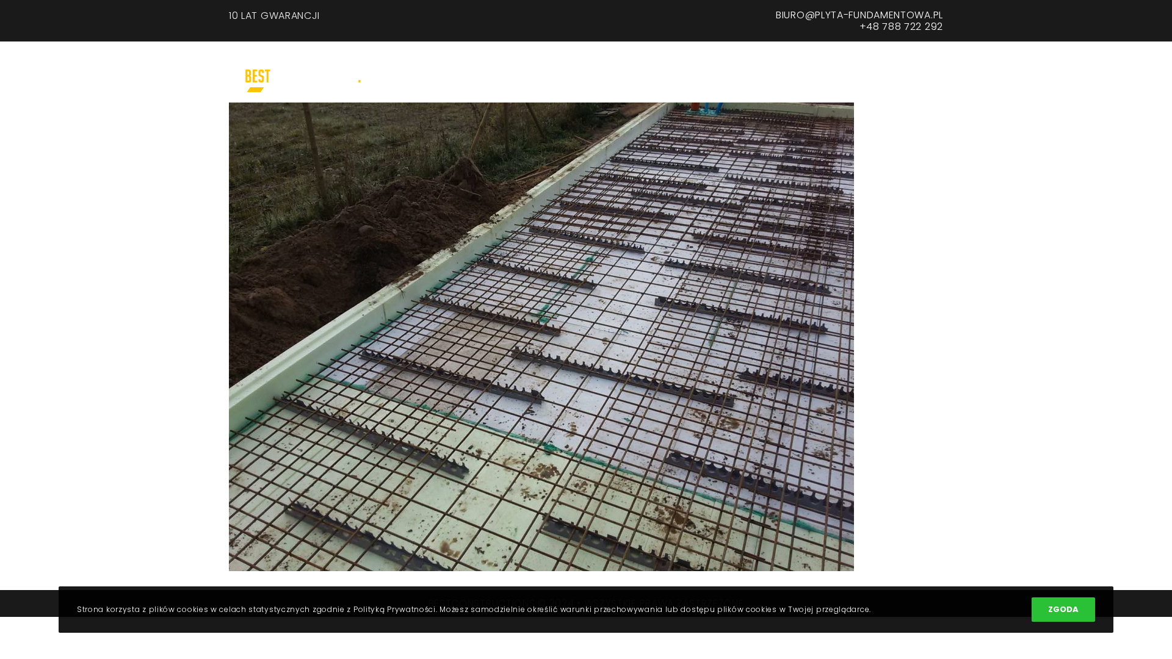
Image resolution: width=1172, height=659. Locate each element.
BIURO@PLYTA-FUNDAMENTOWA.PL (859, 15)
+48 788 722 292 (901, 27)
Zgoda (1063, 609)
